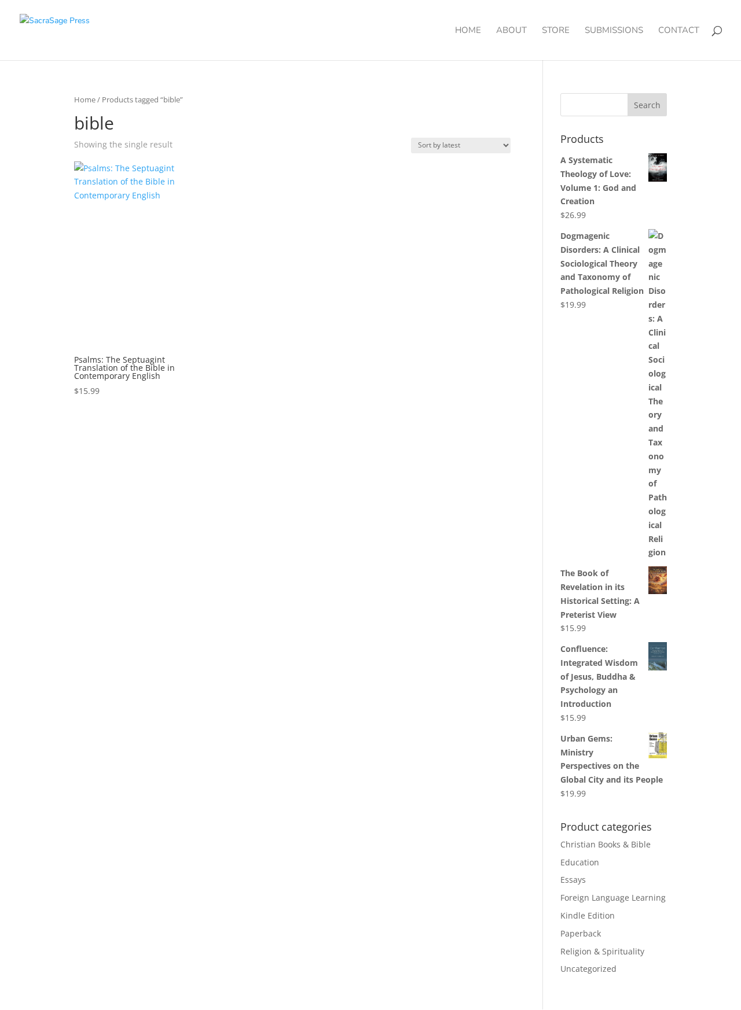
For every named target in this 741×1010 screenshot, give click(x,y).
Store (556, 31)
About (511, 31)
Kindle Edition (587, 915)
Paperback (580, 933)
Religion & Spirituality (602, 951)
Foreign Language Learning (613, 897)
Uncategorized (588, 968)
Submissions (614, 31)
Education (579, 862)
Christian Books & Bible (605, 844)
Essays (573, 879)
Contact (678, 31)
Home (468, 31)
